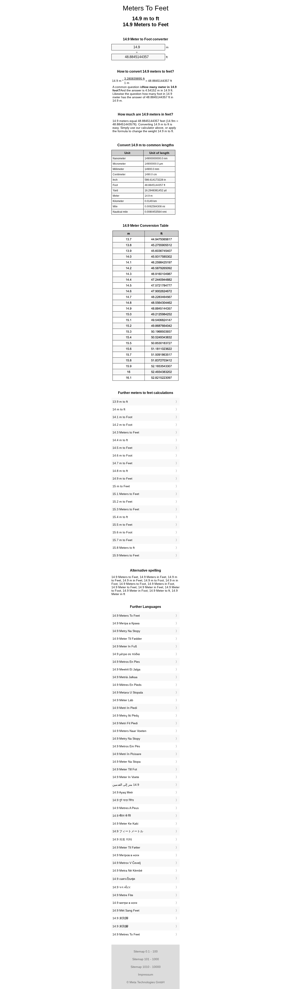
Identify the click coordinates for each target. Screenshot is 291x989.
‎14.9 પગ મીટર (121, 887)
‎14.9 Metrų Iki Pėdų (125, 715)
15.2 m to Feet (122, 501)
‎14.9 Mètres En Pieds (126, 684)
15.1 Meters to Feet (125, 494)
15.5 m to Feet (122, 524)
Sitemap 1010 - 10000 (146, 967)
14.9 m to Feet (122, 478)
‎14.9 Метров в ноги (125, 855)
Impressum (145, 974)
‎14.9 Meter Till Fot (124, 769)
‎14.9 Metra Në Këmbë (127, 870)
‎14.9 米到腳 (120, 926)
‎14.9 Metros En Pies (126, 661)
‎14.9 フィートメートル (127, 831)
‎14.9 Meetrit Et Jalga (126, 669)
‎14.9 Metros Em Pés (126, 746)
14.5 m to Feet (122, 447)
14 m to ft (118, 409)
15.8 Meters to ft (123, 547)
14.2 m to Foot (122, 424)
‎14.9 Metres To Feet (126, 934)
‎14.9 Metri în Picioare (126, 754)
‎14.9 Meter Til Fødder (127, 638)
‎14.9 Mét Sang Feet (125, 910)
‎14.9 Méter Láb (122, 700)
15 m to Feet (121, 486)
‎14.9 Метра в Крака (126, 623)
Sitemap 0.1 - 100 (146, 951)
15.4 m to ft (120, 517)
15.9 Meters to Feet (125, 555)
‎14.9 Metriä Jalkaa (124, 677)
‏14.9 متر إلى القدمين (125, 784)
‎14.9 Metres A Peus (125, 808)
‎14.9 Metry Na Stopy (126, 631)
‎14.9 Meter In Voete (125, 777)
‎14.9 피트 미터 (122, 839)
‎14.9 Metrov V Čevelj (126, 863)
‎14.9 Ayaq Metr (122, 792)
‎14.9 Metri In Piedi (124, 708)
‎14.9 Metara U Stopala (127, 692)
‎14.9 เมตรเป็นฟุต (123, 879)
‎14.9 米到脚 (120, 918)
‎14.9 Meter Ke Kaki (125, 823)
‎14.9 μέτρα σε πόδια (126, 654)
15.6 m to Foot (122, 532)
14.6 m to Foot (122, 455)
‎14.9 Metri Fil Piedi (125, 723)
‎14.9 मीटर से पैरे (121, 815)
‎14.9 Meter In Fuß (124, 646)
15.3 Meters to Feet (125, 509)
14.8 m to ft (120, 471)
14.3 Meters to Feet (125, 432)
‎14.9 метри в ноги (124, 902)
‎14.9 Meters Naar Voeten (129, 731)
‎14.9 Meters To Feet (126, 615)
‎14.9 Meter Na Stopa (126, 761)
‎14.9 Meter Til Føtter (126, 847)
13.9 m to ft (120, 401)
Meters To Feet (146, 8)
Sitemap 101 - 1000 (145, 959)
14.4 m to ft (120, 440)
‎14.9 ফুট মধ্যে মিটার (123, 800)
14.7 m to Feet (122, 463)
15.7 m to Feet (122, 540)
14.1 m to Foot (122, 417)
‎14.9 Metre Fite (122, 895)
